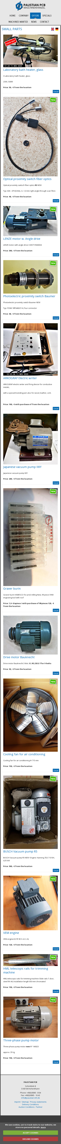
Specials (46, 15)
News (34, 21)
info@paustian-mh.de (30, 1098)
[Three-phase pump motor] (30, 1037)
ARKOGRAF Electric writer (20, 378)
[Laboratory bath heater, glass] (30, 66)
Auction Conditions (27, 1107)
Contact (44, 21)
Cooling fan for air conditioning (24, 754)
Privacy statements (38, 1102)
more (43, 1127)
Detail (55, 91)
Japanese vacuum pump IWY (22, 467)
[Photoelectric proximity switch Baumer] (30, 293)
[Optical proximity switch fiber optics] (30, 175)
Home (12, 15)
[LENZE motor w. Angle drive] (30, 235)
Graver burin (12, 588)
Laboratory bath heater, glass (23, 70)
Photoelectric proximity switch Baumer (29, 296)
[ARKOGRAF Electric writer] (30, 375)
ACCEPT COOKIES (30, 1132)
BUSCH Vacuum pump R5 (20, 851)
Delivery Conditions (30, 1104)
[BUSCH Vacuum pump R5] (30, 848)
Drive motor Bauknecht (19, 657)
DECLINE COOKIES (31, 1139)
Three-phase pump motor (21, 1040)
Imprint (17, 1102)
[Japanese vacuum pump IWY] (30, 463)
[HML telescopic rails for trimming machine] (30, 965)
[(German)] (56, 30)
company (23, 15)
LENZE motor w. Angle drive (21, 239)
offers (35, 15)
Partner (39, 1107)
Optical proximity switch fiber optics (27, 179)
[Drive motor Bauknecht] (30, 654)
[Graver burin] (30, 585)
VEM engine (11, 933)
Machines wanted (18, 21)
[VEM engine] (30, 929)
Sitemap (25, 1102)
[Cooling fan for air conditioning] (30, 751)
